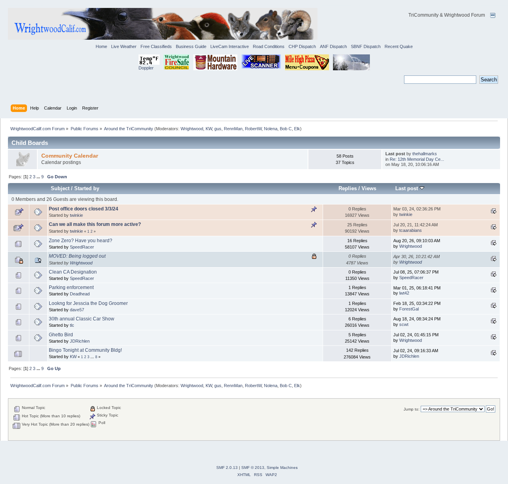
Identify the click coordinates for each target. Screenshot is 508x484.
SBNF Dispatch (366, 46)
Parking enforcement (71, 287)
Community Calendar (69, 156)
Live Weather (124, 46)
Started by (86, 188)
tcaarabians (410, 230)
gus (217, 128)
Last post (407, 188)
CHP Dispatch (302, 46)
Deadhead (80, 293)
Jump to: (411, 409)
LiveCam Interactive (229, 46)
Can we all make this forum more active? (95, 224)
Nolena (270, 128)
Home (101, 46)
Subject (60, 188)
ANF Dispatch (333, 46)
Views (369, 188)
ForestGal (409, 309)
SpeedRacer (82, 247)
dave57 (77, 309)
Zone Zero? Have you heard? (80, 240)
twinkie (76, 215)
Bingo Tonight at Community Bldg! (85, 350)
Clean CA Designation (73, 272)
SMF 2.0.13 (227, 467)
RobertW (253, 128)
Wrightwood (192, 128)
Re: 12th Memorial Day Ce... (417, 159)
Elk (297, 128)
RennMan (233, 128)
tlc (72, 325)
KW (209, 128)
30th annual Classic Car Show (81, 319)
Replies (348, 188)
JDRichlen (80, 341)
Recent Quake (399, 46)
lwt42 (404, 293)
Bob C (286, 128)
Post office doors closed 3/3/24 (83, 209)
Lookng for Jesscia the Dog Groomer (88, 303)
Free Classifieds (156, 46)
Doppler (146, 68)
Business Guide (191, 46)
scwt (403, 324)
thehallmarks (424, 153)
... (39, 176)
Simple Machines (282, 467)
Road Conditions (269, 46)
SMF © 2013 (252, 467)
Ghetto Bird (61, 334)
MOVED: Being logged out (77, 256)
